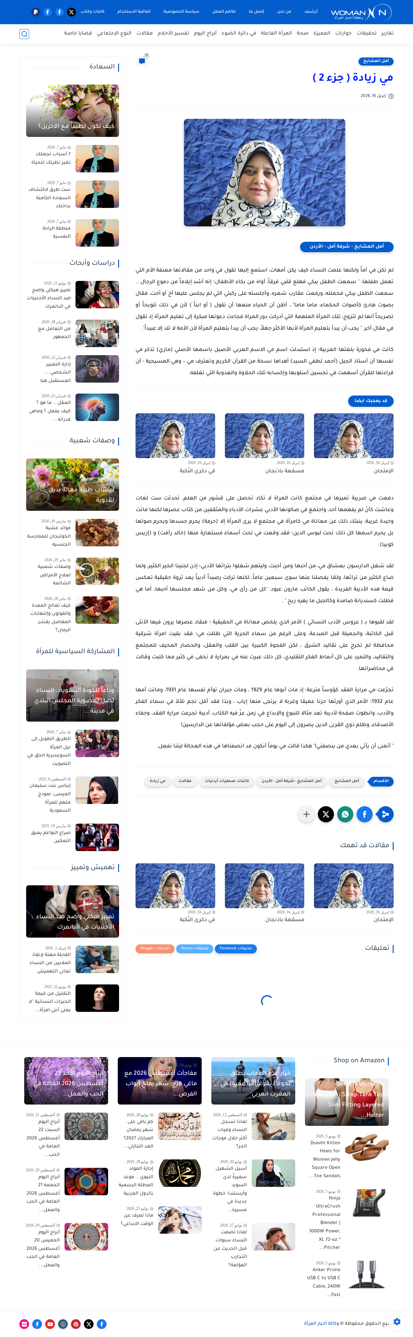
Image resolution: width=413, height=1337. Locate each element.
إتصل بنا (256, 12)
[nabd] (23, 12)
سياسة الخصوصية (181, 12)
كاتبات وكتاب (93, 12)
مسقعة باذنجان (284, 471)
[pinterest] (76, 1324)
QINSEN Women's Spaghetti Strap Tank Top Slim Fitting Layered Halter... (348, 1100)
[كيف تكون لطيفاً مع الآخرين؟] (72, 111)
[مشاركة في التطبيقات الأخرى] (306, 814)
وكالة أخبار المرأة (321, 1324)
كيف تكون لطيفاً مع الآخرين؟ (76, 127)
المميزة (321, 33)
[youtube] (50, 1324)
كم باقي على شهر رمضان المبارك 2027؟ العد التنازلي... (138, 1135)
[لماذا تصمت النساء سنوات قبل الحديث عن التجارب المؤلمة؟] (273, 1236)
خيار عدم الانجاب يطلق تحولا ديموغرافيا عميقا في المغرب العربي (255, 1084)
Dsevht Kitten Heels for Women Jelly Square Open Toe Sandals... (324, 1160)
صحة (302, 33)
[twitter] (71, 12)
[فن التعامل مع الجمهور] (97, 333)
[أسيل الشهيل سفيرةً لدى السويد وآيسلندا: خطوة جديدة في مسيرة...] (273, 1173)
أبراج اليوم (205, 33)
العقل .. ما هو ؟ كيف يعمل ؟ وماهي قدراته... (50, 411)
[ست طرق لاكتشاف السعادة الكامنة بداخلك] (97, 194)
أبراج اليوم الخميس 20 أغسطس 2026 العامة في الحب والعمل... (43, 1249)
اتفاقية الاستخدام (134, 12)
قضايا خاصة (78, 33)
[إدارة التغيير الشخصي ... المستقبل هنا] (97, 369)
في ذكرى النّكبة (197, 471)
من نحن (284, 12)
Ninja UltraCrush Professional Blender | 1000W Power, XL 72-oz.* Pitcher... (324, 1223)
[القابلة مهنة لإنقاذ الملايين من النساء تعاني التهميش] (97, 959)
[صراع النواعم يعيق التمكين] (97, 837)
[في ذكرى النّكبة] (175, 435)
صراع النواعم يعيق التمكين (51, 837)
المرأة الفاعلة (276, 33)
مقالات (144, 33)
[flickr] (24, 1324)
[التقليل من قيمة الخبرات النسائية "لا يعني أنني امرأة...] (97, 998)
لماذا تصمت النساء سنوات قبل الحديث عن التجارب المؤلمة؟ (230, 1249)
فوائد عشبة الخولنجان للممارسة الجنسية (49, 537)
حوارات (343, 33)
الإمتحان (384, 471)
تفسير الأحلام (173, 33)
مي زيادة (158, 781)
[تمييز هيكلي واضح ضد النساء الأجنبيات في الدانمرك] (97, 294)
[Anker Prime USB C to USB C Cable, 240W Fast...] (367, 1274)
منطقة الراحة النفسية (57, 233)
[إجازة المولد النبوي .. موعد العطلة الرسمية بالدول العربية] (180, 1173)
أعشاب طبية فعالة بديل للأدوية (81, 495)
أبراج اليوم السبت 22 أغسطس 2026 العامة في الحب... (43, 1139)
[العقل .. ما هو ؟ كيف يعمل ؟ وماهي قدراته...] (97, 407)
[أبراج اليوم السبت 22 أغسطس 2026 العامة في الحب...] (86, 1126)
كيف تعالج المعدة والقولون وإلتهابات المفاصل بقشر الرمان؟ (50, 618)
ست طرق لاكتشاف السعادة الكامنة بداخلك (49, 198)
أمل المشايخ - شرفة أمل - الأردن (347, 247)
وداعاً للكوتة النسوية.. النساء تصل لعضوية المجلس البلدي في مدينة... (74, 701)
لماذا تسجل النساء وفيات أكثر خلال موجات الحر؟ (229, 1135)
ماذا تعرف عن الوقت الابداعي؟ (137, 1220)
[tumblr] (63, 1324)
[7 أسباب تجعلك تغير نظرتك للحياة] (97, 158)
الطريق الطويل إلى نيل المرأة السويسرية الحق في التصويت (49, 752)
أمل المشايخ (376, 61)
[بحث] (24, 34)
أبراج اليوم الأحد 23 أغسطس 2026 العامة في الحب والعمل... (68, 1084)
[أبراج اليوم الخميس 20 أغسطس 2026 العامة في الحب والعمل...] (86, 1236)
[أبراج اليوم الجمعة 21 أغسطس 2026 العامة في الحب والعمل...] (86, 1181)
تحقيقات (367, 33)
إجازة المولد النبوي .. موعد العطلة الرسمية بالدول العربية (136, 1182)
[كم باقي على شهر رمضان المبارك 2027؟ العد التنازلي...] (180, 1126)
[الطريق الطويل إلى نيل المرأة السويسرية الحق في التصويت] (97, 743)
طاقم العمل (224, 12)
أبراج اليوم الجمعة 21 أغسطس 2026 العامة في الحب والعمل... (43, 1194)
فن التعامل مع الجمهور (54, 333)
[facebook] (59, 12)
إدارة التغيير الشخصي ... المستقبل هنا (55, 373)
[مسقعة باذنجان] (265, 435)
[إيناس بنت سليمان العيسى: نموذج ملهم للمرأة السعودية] (97, 790)
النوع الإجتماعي (114, 33)
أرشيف (311, 12)
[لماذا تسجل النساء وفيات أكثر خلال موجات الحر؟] (273, 1126)
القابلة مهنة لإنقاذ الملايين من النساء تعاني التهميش (50, 963)
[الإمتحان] (354, 435)
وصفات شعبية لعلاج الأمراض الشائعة (54, 575)
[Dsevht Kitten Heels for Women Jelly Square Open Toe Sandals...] (367, 1147)
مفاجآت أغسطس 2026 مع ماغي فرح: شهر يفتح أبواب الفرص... (160, 1084)
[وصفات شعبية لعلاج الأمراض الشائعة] (97, 571)
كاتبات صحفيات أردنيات (227, 781)
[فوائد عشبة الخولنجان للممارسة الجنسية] (97, 532)
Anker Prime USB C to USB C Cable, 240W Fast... (323, 1283)
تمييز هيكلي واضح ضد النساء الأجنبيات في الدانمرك (49, 299)
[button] (365, 814)
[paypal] (35, 12)
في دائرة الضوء (239, 33)
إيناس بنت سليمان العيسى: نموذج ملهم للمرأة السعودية (50, 799)
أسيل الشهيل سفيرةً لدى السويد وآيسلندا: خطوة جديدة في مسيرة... (230, 1190)
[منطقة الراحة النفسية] (97, 233)
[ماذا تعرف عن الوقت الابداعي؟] (180, 1220)
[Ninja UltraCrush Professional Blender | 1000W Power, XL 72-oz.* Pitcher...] (367, 1203)
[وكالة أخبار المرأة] (361, 12)
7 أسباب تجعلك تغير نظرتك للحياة (51, 159)
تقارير (387, 33)
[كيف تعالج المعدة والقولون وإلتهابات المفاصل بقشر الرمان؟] (97, 610)
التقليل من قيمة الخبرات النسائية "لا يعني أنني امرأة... (50, 1002)
